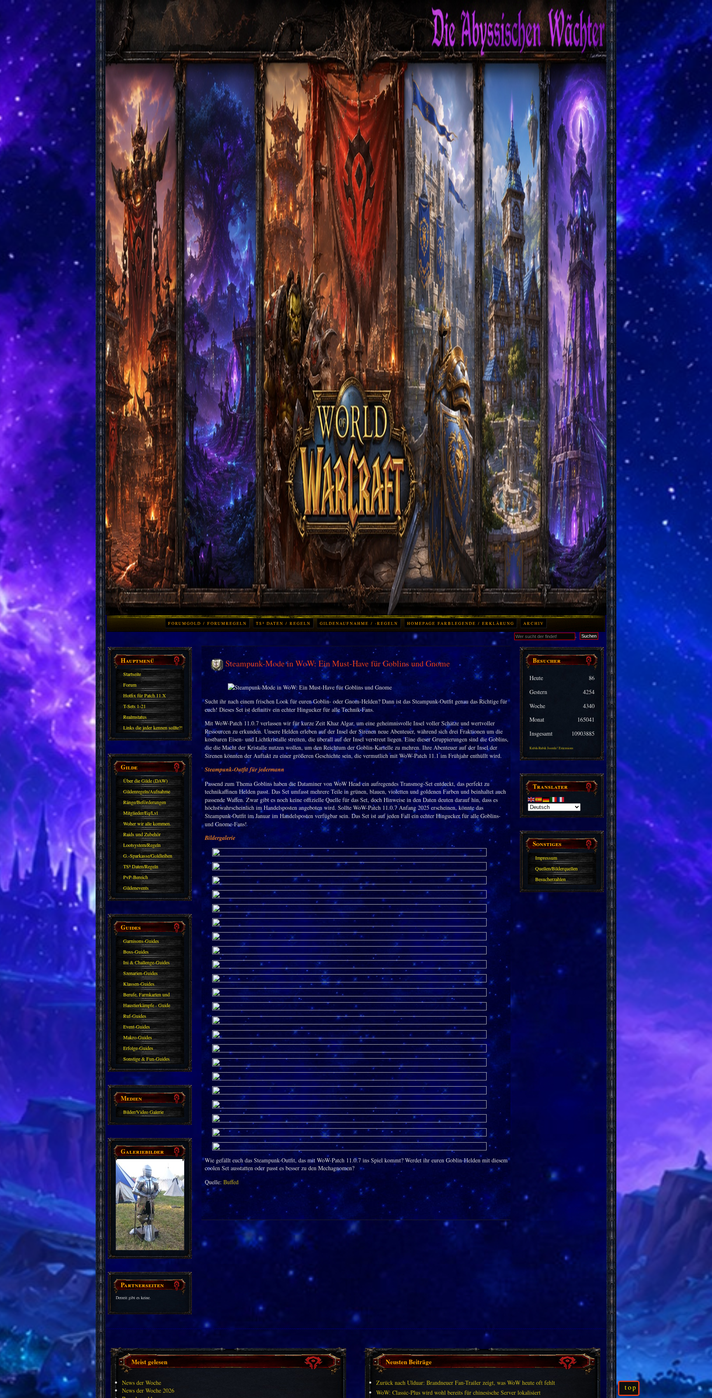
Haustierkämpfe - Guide (146, 1005)
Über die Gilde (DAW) (145, 780)
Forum (129, 684)
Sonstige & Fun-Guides (146, 1058)
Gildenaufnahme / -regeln (359, 623)
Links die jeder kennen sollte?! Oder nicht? (153, 728)
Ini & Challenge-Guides (146, 962)
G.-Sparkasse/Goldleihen (147, 855)
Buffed (231, 1182)
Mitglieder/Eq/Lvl (140, 812)
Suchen (589, 636)
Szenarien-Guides (140, 973)
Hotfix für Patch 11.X (144, 695)
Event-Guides (136, 1026)
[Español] (539, 798)
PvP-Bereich (135, 877)
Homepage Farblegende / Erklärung (460, 623)
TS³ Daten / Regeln (283, 623)
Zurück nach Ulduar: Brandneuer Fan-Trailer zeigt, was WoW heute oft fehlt (465, 1382)
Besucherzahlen (550, 879)
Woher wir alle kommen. (147, 823)
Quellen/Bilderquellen (556, 868)
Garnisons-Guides (141, 940)
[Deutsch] (546, 798)
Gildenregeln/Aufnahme (146, 791)
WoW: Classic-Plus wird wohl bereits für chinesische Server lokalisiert (458, 1392)
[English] (531, 798)
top (631, 1387)
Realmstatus (135, 716)
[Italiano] (553, 798)
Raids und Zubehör (142, 834)
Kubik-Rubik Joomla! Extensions (551, 748)
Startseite (132, 674)
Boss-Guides (136, 951)
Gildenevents (136, 887)
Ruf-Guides (134, 1015)
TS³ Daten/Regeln (140, 866)
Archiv (533, 623)
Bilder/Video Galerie (143, 1111)
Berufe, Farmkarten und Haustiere (146, 995)
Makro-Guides (137, 1037)
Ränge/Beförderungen (144, 802)
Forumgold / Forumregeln (207, 623)
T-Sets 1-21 (134, 706)
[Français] (561, 798)
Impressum (546, 857)
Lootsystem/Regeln (142, 845)
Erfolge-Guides (138, 1048)
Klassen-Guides (139, 983)
